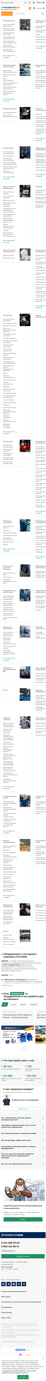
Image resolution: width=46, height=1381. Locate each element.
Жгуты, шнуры (40, 457)
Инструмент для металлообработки (9, 362)
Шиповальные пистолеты (8, 922)
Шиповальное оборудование (8, 905)
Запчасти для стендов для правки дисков (9, 809)
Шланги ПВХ (7, 935)
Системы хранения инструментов (9, 396)
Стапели (38, 610)
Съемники (6, 405)
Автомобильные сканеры (8, 192)
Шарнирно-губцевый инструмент (7, 425)
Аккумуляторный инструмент (9, 320)
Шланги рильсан (8, 944)
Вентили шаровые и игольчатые (9, 846)
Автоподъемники (9, 20)
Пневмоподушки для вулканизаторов (10, 167)
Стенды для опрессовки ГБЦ (8, 743)
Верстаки (6, 530)
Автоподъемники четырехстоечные (9, 37)
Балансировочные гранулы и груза (9, 66)
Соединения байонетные (7, 877)
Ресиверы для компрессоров (8, 462)
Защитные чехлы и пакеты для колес (9, 250)
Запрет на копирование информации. (27, 1329)
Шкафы (5, 544)
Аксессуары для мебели (8, 527)
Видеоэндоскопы (9, 200)
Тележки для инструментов (8, 538)
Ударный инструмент (7, 416)
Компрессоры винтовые (7, 450)
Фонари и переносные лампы (9, 420)
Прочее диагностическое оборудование (9, 226)
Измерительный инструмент (8, 358)
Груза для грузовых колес (9, 75)
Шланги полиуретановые (8, 938)
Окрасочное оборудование (8, 627)
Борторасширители (9, 108)
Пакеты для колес (9, 258)
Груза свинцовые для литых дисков (10, 83)
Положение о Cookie (8, 1332)
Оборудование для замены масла (9, 591)
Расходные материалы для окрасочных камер (9, 652)
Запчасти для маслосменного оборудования (8, 603)
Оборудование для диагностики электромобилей (9, 210)
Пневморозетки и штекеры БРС (9, 868)
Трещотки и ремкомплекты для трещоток (9, 411)
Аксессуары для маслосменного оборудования (8, 597)
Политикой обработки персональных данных (19, 1371)
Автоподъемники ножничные (9, 33)
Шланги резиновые (9, 941)
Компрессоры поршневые (7, 454)
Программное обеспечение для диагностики (9, 220)
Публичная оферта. (7, 1329)
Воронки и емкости (9, 326)
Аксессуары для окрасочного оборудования (8, 633)
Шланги (5, 931)
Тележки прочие (8, 542)
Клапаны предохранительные (10, 856)
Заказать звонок (23, 1256)
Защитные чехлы (8, 255)
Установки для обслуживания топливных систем (9, 768)
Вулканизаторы (8, 148)
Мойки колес (7, 577)
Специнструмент (8, 400)
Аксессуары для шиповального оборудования (8, 912)
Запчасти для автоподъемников (9, 46)
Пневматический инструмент (8, 389)
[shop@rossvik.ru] (34, 8)
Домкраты (39, 186)
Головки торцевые (9, 338)
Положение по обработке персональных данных (17, 1341)
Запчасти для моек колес (9, 573)
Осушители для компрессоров (8, 458)
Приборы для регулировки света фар (9, 669)
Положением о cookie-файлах (13, 1370)
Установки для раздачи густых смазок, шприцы (8, 609)
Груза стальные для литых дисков (9, 87)
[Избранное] (29, 2)
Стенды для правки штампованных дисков (9, 824)
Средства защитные (9, 402)
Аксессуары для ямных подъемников (10, 42)
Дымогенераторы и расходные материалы (9, 204)
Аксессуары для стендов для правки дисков (9, 803)
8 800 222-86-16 (10, 1246)
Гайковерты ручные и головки (9, 334)
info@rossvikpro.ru (8, 1251)
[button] (25, 1049)
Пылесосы (39, 549)
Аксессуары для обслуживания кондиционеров (8, 724)
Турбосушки (40, 552)
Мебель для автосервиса (7, 521)
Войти (23, 1219)
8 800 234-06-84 (30, 8)
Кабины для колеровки (7, 638)
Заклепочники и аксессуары (8, 345)
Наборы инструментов (8, 383)
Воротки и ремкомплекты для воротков (9, 330)
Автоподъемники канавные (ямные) (9, 29)
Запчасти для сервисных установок (7, 730)
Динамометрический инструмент (10, 341)
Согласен (23, 1377)
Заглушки (6, 850)
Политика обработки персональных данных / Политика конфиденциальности (20, 1335)
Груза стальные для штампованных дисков (9, 92)
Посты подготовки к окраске (10, 647)
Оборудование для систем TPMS (9, 215)
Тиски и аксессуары (9, 407)
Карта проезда (7, 1267)
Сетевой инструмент (10, 393)
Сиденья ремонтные (10, 535)
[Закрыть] (43, 1358)
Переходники (7, 865)
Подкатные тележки (9, 533)
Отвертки (6, 386)
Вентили (38, 114)
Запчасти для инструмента (7, 349)
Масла (38, 34)
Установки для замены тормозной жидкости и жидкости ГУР (9, 756)
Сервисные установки (7, 718)
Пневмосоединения (9, 872)
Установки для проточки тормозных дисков (10, 774)
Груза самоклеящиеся (8, 79)
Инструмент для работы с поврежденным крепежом (8, 368)
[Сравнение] (25, 2)
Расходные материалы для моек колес (10, 581)
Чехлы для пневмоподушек (8, 171)
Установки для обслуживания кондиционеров (8, 763)
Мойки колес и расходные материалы (8, 567)
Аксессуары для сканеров (8, 196)
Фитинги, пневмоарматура (9, 841)
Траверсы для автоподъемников (9, 50)
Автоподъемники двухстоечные (9, 25)
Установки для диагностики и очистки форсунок (9, 234)
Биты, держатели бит (10, 323)
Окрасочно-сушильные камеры (9, 643)
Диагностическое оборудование (9, 187)
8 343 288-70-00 (10, 1243)
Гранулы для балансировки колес (10, 71)
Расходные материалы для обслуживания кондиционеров (8, 737)
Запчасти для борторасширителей (10, 115)
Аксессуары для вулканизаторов (8, 152)
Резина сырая (40, 502)
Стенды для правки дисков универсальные (9, 814)
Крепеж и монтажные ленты (9, 376)
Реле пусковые (8, 874)
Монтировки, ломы (9, 380)
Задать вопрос (23, 1109)
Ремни (5, 690)
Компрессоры (8, 441)
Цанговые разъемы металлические (9, 885)
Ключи (5, 373)
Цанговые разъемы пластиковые (9, 890)
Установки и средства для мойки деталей (9, 780)
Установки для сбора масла (10, 618)
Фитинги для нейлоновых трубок (9, 881)
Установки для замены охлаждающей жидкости (8, 749)
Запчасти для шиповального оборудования (8, 917)
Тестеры (5, 230)
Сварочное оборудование (40, 690)
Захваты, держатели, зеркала (10, 354)
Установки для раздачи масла (8, 614)
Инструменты (7, 315)
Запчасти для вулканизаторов (8, 159)
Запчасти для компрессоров (8, 446)
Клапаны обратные (9, 852)
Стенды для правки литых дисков (9, 819)
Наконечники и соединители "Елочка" (8, 861)
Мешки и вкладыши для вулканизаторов (10, 163)
